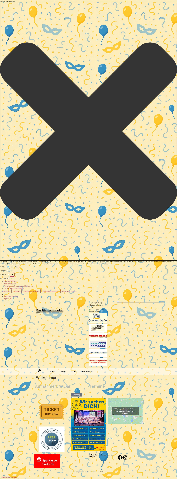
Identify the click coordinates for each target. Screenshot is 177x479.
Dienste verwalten (10, 284)
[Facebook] (120, 457)
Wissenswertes (87, 371)
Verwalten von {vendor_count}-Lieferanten (18, 286)
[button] (88, 131)
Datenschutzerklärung (11, 296)
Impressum (7, 299)
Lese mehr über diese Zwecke (14, 288)
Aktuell (63, 371)
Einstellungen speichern (51, 291)
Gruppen (74, 371)
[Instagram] (125, 457)
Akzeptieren (6, 291)
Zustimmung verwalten (9, 477)
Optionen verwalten (10, 281)
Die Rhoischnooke (49, 310)
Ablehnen (17, 291)
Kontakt (92, 456)
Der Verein (52, 371)
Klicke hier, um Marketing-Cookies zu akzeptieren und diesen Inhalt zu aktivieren (125, 411)
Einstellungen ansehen (31, 291)
